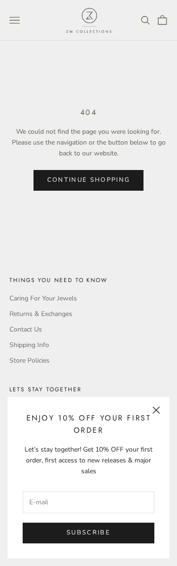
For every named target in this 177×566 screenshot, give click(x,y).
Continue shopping (88, 180)
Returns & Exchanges (40, 313)
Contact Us (25, 329)
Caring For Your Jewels (43, 298)
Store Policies (29, 360)
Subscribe (88, 532)
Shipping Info (29, 344)
